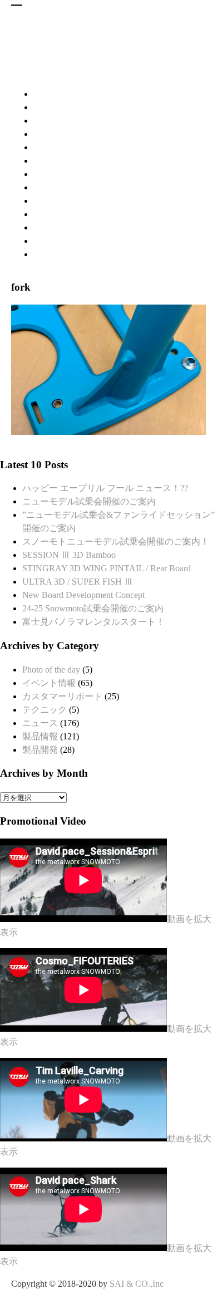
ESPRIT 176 (56, 160)
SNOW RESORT (65, 227)
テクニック (44, 709)
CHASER (51, 147)
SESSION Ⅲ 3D (64, 134)
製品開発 (40, 749)
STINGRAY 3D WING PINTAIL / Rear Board (106, 568)
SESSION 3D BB (65, 120)
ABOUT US (56, 254)
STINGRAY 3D (62, 94)
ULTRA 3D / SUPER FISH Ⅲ (77, 581)
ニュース (40, 723)
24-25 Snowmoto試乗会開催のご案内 (93, 608)
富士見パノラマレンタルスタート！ (93, 621)
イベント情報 (49, 683)
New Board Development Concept (83, 595)
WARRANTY (59, 241)
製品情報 (40, 736)
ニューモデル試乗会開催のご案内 (89, 501)
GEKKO (49, 174)
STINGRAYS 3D (87, 107)
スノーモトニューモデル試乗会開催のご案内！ (115, 541)
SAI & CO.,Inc (137, 1283)
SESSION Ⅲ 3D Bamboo (69, 555)
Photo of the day (51, 669)
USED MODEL (62, 200)
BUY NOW (54, 214)
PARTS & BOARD (68, 187)
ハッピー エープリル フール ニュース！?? (105, 488)
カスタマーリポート (62, 696)
